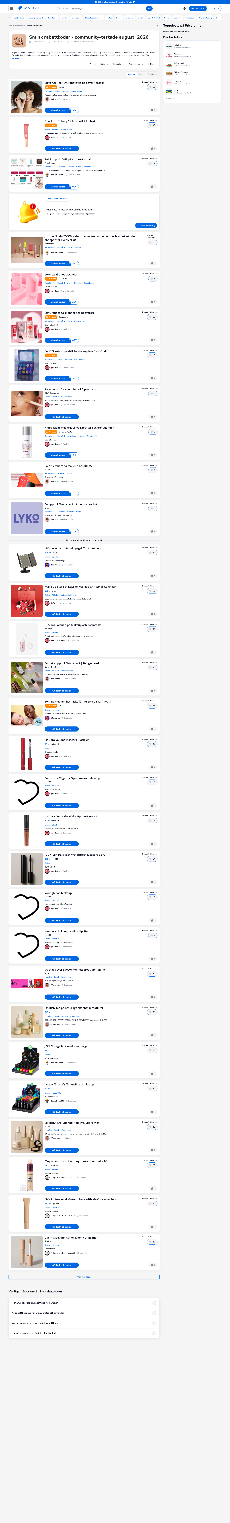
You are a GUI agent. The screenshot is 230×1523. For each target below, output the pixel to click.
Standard (131, 74)
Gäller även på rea (53, 286)
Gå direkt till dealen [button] (61, 148)
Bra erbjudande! (51, 752)
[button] (11, 8)
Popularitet (152, 74)
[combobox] (93, 64)
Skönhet (55, 129)
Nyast (141, 74)
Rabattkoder (20, 25)
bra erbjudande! (51, 1058)
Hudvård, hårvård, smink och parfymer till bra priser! (67, 674)
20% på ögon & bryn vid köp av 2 (59, 980)
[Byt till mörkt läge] (185, 8)
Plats (152, 64)
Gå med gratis (197, 8)
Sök (149, 8)
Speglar (55, 557)
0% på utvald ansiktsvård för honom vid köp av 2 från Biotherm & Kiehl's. (75, 1134)
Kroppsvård (66, 977)
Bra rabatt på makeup (54, 477)
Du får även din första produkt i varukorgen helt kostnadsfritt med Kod (75, 170)
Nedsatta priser (51, 1173)
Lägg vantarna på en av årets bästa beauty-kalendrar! (68, 599)
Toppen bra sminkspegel (55, 560)
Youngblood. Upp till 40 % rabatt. (59, 904)
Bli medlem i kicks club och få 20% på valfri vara (65, 714)
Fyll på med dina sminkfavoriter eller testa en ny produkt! (69, 636)
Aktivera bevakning (146, 225)
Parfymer (48, 91)
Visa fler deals (84, 1276)
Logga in (215, 8)
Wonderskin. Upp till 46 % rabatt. (59, 942)
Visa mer (15, 58)
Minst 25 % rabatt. (52, 789)
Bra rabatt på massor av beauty (58, 515)
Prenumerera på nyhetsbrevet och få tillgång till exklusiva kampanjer (74, 133)
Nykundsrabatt (51, 363)
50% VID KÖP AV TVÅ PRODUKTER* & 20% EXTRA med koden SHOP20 (76, 1020)
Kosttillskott (72, 436)
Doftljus (64, 1016)
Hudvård (65, 91)
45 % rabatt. (50, 867)
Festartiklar (57, 1093)
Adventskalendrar (69, 595)
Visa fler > (170, 98)
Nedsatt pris (50, 1249)
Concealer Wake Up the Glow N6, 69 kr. (62, 828)
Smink (57, 91)
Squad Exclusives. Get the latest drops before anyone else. (70, 400)
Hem (10, 25)
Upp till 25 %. (50, 440)
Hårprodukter (67, 670)
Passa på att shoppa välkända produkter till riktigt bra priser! (70, 95)
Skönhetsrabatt (51, 325)
